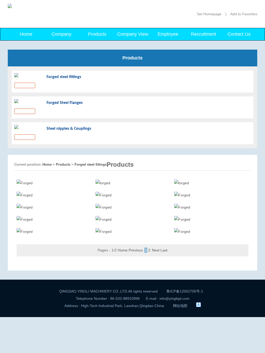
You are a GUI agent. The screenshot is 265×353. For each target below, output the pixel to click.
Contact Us (239, 34)
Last (163, 250)
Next (155, 250)
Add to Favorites (243, 14)
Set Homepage (209, 14)
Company (61, 34)
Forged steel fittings (91, 164)
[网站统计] (198, 306)
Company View (132, 34)
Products (97, 34)
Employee (168, 34)
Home (26, 34)
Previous (136, 250)
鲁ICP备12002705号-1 (184, 291)
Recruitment (203, 34)
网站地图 (180, 306)
